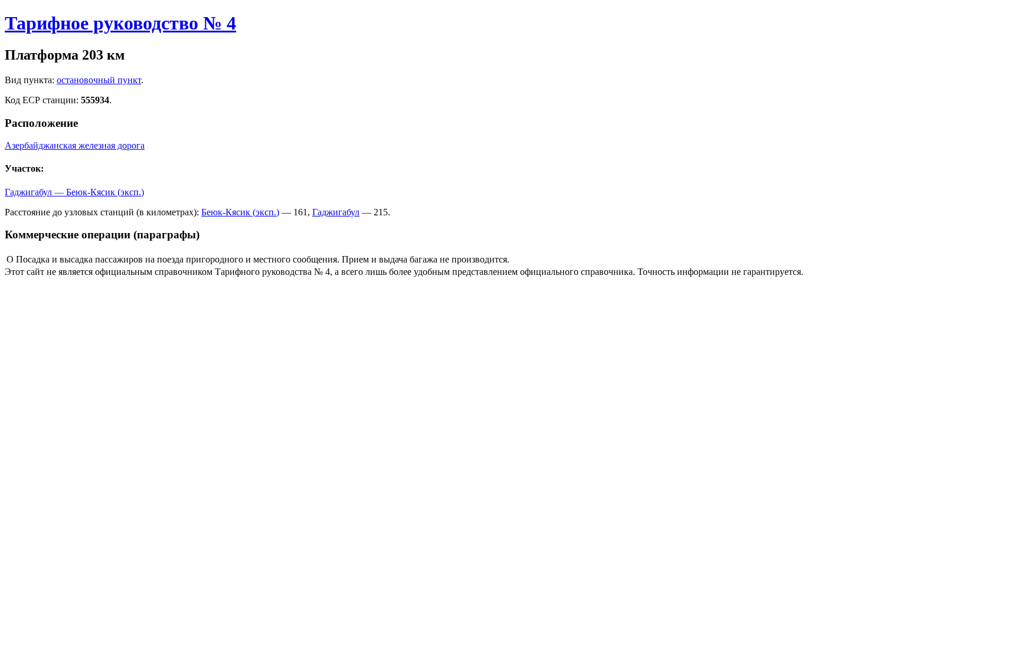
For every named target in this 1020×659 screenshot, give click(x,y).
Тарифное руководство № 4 (120, 23)
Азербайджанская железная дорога (75, 145)
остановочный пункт (99, 80)
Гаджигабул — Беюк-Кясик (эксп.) (74, 192)
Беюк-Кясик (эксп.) (240, 212)
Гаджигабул (335, 212)
